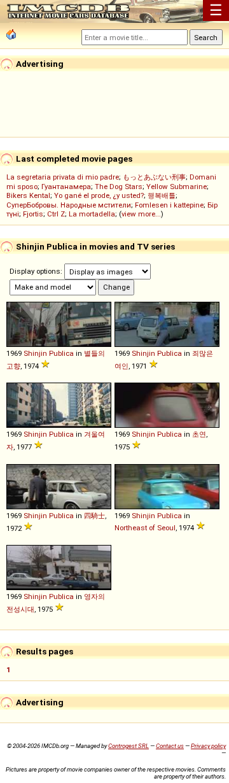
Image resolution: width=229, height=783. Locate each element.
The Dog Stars (118, 186)
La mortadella (92, 213)
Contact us (170, 745)
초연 (199, 434)
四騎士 (94, 515)
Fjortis (33, 213)
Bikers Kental (28, 195)
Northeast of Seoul (145, 527)
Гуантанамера (66, 186)
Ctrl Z (56, 213)
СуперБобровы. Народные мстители (68, 205)
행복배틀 (162, 195)
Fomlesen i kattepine (169, 205)
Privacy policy (208, 745)
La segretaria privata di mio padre (62, 177)
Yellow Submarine (176, 186)
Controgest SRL (128, 745)
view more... (141, 213)
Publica (61, 353)
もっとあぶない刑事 (154, 177)
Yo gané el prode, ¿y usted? (99, 195)
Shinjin (35, 353)
